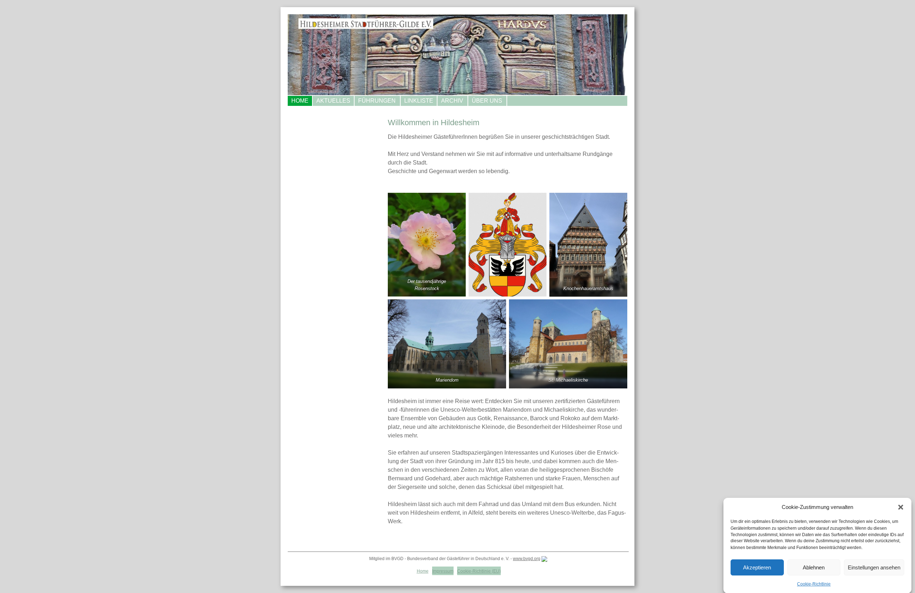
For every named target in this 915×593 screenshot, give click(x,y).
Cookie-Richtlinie (814, 583)
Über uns (487, 101)
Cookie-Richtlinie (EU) (479, 571)
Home (299, 101)
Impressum (443, 571)
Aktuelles (333, 101)
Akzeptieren (757, 567)
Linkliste (418, 101)
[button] (900, 507)
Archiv (452, 101)
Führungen (377, 101)
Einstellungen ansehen (874, 567)
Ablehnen (814, 567)
